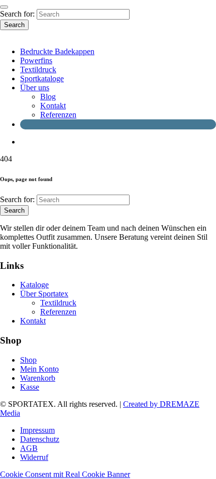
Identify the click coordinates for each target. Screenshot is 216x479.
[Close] (4, 7)
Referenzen (58, 114)
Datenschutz (39, 439)
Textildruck (38, 69)
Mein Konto (39, 369)
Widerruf (34, 457)
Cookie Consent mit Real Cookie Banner (65, 474)
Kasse (29, 387)
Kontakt (53, 105)
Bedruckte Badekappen (57, 51)
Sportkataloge (42, 78)
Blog (48, 96)
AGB (29, 448)
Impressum (37, 430)
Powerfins (36, 60)
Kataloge (34, 284)
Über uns (34, 87)
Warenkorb (37, 378)
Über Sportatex (44, 293)
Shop (28, 360)
